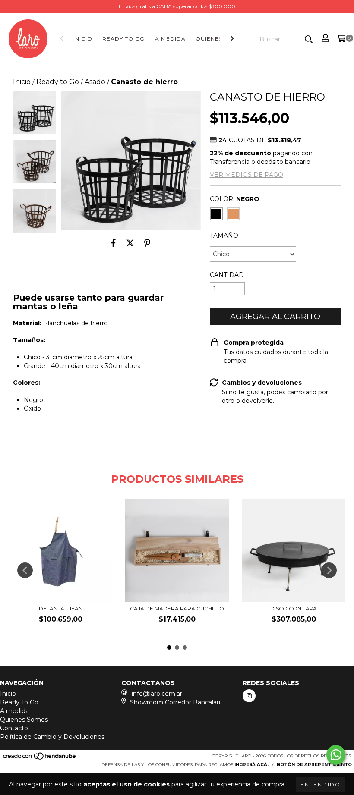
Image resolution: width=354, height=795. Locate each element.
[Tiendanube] (40, 758)
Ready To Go (123, 38)
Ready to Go (57, 82)
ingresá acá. (251, 764)
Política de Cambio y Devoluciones (52, 737)
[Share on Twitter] (130, 243)
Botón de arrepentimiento (314, 764)
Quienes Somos (24, 719)
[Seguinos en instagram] (249, 695)
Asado (95, 82)
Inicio (82, 38)
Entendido (320, 784)
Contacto (14, 728)
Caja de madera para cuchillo (177, 608)
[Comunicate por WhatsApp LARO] (335, 755)
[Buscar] (309, 39)
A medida (170, 38)
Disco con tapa (293, 608)
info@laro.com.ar (157, 694)
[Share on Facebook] (113, 243)
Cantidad (227, 275)
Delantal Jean (60, 608)
